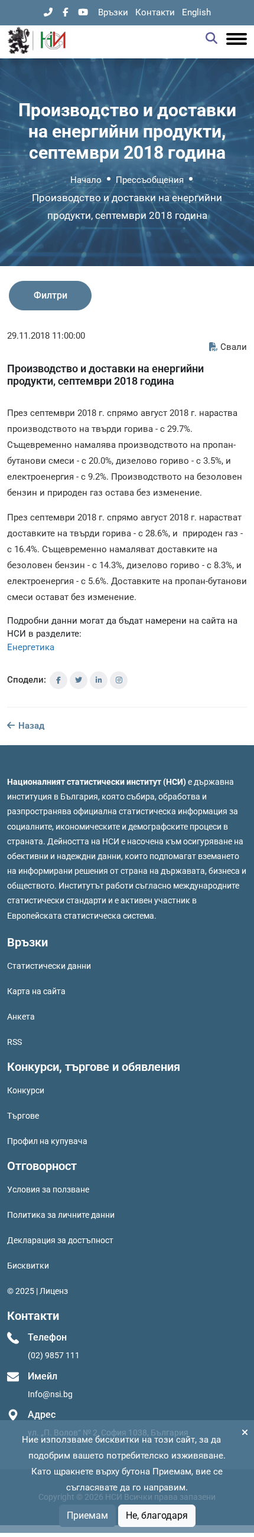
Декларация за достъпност (60, 1240)
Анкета (21, 1016)
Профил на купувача (47, 1141)
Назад (30, 725)
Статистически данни (49, 966)
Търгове (23, 1115)
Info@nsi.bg (50, 1394)
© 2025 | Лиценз (37, 1291)
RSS (14, 1042)
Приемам (87, 1515)
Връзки (113, 12)
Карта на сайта (36, 991)
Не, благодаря (157, 1515)
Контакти (155, 12)
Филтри (50, 295)
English (196, 12)
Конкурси (25, 1090)
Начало (86, 180)
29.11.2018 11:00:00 (46, 335)
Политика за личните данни (61, 1215)
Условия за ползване (48, 1189)
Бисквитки (28, 1265)
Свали (233, 347)
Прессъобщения (150, 180)
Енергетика (30, 647)
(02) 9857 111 (54, 1355)
